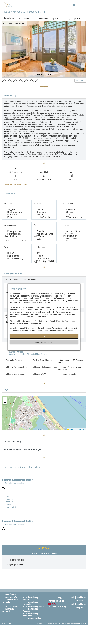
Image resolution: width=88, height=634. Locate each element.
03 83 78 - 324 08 (10, 606)
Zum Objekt (80, 80)
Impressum (40, 623)
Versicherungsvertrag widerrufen (75, 623)
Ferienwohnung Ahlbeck (30, 598)
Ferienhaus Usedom (33, 618)
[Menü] (82, 7)
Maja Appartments (80, 429)
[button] (44, 410)
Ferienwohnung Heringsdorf (30, 603)
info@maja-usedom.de (16, 565)
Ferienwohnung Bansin (35, 606)
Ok (44, 336)
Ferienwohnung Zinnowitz (30, 609)
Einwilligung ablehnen (44, 342)
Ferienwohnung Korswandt (30, 614)
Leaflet (71, 429)
